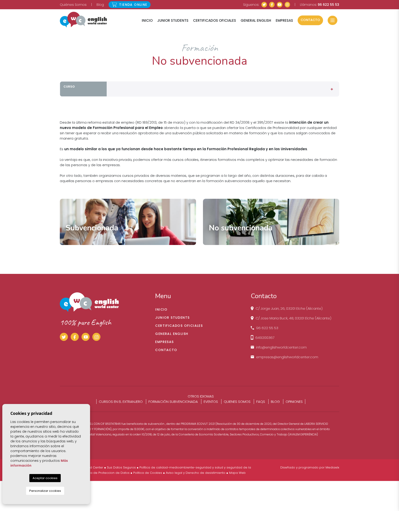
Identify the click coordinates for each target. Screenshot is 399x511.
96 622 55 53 (328, 4)
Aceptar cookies (45, 478)
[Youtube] (279, 4)
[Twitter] (264, 4)
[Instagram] (287, 4)
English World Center (83, 20)
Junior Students (172, 20)
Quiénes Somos (73, 4)
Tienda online (132, 4)
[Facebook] (272, 4)
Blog (100, 4)
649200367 (265, 337)
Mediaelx (332, 467)
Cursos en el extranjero (121, 401)
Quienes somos (237, 401)
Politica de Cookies (147, 473)
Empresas (284, 20)
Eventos (211, 401)
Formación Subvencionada (173, 401)
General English (256, 20)
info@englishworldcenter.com (281, 347)
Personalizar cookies (45, 491)
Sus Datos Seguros (121, 467)
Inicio (147, 20)
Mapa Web (237, 473)
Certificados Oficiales (214, 20)
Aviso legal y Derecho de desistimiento (195, 473)
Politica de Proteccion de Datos (106, 473)
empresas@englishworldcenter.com (287, 357)
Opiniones (294, 401)
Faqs (260, 401)
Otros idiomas (201, 396)
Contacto (310, 20)
